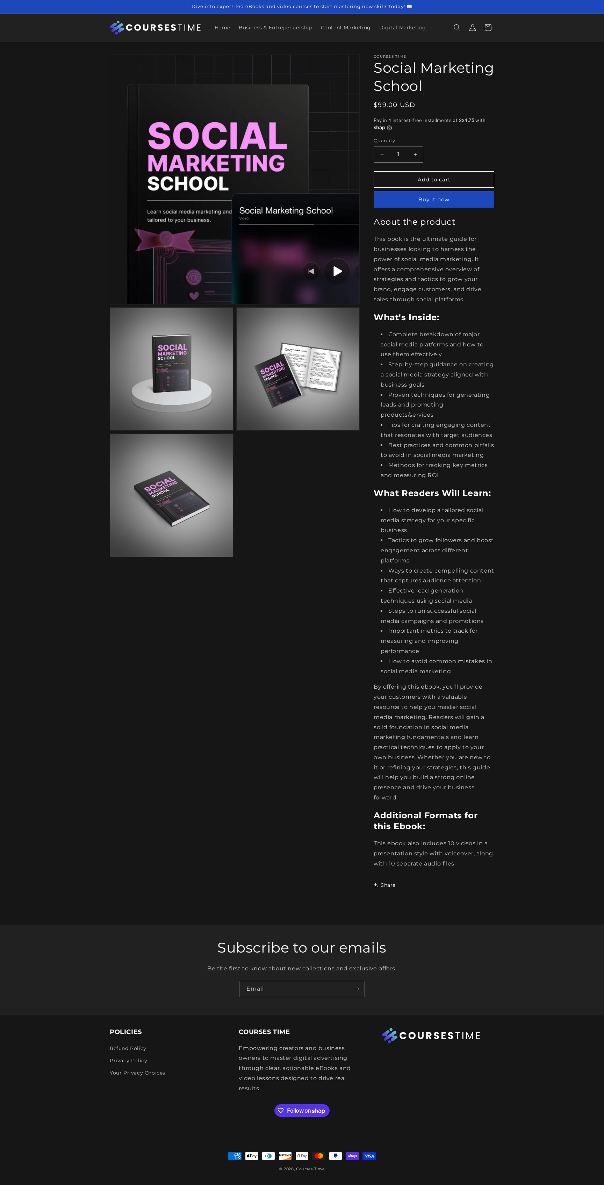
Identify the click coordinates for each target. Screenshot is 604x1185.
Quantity (384, 140)
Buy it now (434, 199)
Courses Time (310, 1168)
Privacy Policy (128, 1060)
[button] (457, 27)
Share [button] (388, 885)
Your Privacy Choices (137, 1073)
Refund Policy (128, 1048)
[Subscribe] (357, 989)
